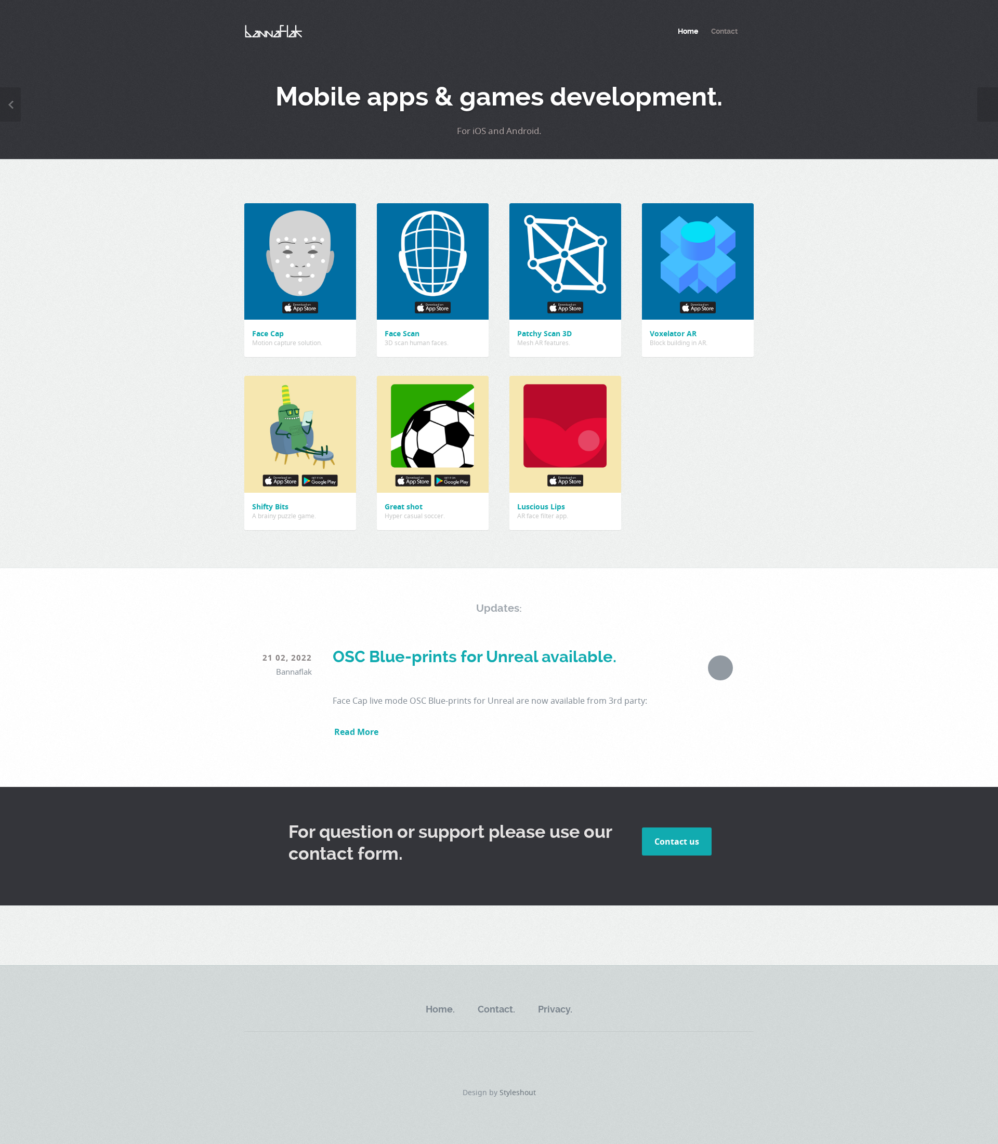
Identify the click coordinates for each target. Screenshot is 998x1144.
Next (987, 104)
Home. (440, 1009)
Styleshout (518, 1092)
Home (688, 31)
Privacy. (555, 1009)
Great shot (404, 506)
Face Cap (268, 333)
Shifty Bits (270, 506)
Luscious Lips (541, 506)
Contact (724, 31)
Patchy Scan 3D (544, 333)
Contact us (676, 841)
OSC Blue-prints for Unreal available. (474, 656)
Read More (356, 732)
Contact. (496, 1009)
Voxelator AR (673, 333)
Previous (10, 104)
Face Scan (402, 333)
